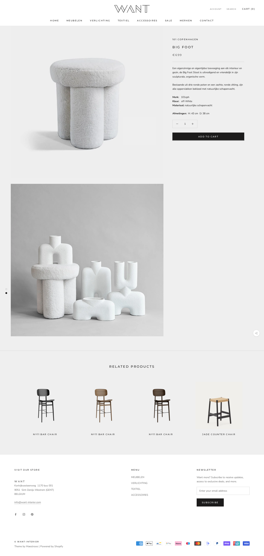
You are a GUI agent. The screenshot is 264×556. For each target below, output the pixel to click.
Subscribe (210, 502)
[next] (253, 407)
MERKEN (186, 20)
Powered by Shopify (51, 546)
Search (231, 9)
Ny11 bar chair (45, 434)
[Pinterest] (32, 514)
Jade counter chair (218, 434)
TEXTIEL (124, 20)
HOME (54, 20)
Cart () (248, 9)
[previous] (11, 407)
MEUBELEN (74, 20)
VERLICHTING (100, 20)
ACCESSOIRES (147, 20)
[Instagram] (24, 514)
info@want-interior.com (27, 502)
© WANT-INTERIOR (26, 541)
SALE (168, 20)
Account (216, 9)
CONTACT (207, 20)
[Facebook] (15, 514)
